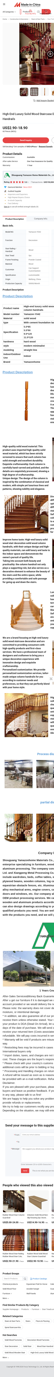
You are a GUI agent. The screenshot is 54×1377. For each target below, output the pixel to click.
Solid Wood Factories (13, 1340)
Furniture (6, 1293)
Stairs (28, 1321)
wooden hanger (32, 1289)
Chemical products (10, 1284)
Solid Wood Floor (9, 1289)
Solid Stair (27, 1346)
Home (5, 19)
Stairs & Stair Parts (38, 19)
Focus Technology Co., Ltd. (33, 1367)
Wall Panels (31, 1293)
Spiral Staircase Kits (13, 1327)
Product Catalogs (39, 1278)
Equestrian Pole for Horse (36, 1284)
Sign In (6, 206)
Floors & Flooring (43, 1321)
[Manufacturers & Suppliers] (27, 4)
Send (25, 1170)
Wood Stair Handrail (45, 1346)
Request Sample (46, 146)
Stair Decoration (11, 1346)
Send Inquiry (26, 140)
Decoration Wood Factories (38, 1340)
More (5, 1357)
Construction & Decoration (19, 19)
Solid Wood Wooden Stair (15, 1352)
